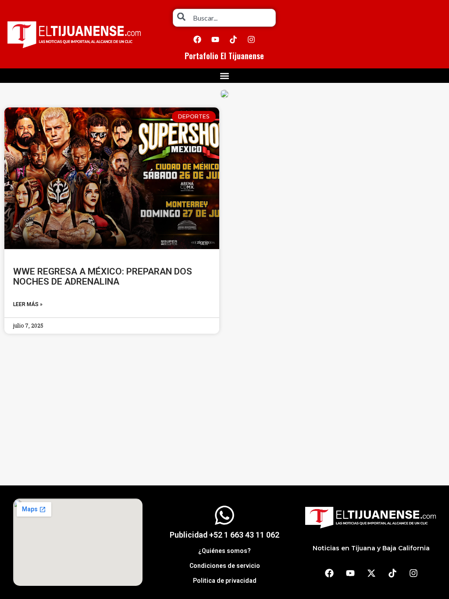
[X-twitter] (371, 573)
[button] (224, 75)
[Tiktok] (233, 39)
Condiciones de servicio (224, 565)
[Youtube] (215, 39)
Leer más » (28, 304)
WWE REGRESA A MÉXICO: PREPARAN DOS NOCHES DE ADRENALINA (102, 276)
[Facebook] (197, 39)
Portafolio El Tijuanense (224, 55)
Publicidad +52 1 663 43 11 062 (224, 534)
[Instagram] (251, 39)
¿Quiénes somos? (224, 550)
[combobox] (224, 18)
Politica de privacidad (225, 580)
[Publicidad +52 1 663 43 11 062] (224, 515)
